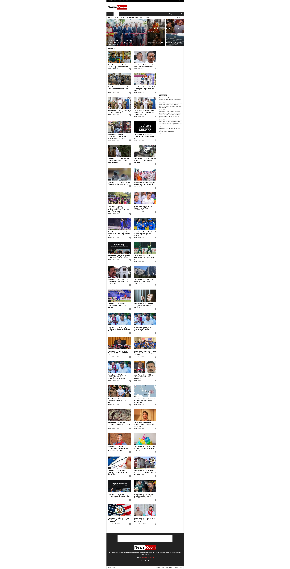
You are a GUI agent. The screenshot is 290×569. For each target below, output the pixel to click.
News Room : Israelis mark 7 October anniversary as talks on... (118, 88)
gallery (116, 17)
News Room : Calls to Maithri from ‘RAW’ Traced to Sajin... (144, 66)
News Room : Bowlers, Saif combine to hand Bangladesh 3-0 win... (119, 233)
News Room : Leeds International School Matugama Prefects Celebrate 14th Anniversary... (118, 209)
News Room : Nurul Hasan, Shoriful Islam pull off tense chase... (118, 305)
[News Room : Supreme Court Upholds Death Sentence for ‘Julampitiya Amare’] (145, 103)
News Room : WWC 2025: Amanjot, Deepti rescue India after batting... (118, 496)
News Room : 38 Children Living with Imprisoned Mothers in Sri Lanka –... (155, 44)
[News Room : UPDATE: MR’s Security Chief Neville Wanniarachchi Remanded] (145, 319)
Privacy (163, 567)
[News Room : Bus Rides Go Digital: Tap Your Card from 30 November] (119, 57)
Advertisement (169, 567)
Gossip (129, 14)
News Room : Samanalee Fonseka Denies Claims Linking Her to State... (144, 424)
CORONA (110, 17)
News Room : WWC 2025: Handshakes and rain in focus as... (144, 257)
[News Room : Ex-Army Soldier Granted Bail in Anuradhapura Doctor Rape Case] (119, 151)
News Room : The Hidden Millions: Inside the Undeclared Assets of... (119, 329)
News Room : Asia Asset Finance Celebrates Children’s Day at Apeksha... (145, 353)
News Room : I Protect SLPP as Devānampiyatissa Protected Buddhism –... (144, 520)
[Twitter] (179, 1)
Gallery (147, 14)
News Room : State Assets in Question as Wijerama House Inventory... (118, 281)
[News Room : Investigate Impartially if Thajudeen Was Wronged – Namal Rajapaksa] (119, 439)
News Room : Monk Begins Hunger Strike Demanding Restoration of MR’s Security (156, 30)
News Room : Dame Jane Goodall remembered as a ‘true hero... (119, 424)
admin (109, 44)
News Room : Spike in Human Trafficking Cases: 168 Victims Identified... (118, 520)
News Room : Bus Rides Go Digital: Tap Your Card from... (118, 66)
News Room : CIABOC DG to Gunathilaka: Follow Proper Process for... (143, 377)
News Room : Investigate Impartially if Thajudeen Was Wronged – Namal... (118, 448)
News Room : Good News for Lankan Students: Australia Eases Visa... (118, 472)
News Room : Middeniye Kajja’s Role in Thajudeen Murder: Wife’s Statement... (144, 496)
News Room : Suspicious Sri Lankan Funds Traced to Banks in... (144, 136)
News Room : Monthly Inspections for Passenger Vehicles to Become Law (117, 136)
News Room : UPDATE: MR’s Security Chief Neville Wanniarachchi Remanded (143, 329)
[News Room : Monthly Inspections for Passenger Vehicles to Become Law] (119, 127)
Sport (135, 14)
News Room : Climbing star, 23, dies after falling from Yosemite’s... (145, 281)
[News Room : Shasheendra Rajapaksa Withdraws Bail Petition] (119, 391)
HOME (110, 14)
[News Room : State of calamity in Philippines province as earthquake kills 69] (145, 391)
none (136, 17)
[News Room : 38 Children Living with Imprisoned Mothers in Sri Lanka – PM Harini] (156, 39)
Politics (122, 14)
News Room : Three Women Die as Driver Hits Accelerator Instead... (145, 160)
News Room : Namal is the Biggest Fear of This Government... (143, 208)
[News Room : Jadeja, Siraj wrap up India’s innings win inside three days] (119, 248)
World (141, 14)
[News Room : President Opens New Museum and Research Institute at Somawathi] (145, 174)
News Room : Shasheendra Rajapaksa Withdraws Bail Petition (117, 400)
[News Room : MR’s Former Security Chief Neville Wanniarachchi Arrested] (119, 367)
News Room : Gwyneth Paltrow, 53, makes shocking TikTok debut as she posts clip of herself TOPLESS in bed (170, 106)
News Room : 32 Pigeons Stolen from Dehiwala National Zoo (119, 183)
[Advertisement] (155, 7)
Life (127, 17)
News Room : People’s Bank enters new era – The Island (120, 41)
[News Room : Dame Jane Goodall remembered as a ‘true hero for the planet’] (119, 415)
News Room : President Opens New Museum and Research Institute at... (144, 184)
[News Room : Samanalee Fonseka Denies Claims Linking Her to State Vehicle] (145, 415)
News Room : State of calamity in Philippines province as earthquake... (144, 400)
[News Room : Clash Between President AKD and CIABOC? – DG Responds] (119, 343)
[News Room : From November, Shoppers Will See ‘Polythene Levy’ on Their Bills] (145, 439)
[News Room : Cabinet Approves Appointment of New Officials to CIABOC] (175, 39)
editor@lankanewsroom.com (148, 557)
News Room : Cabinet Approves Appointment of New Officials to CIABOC (174, 44)
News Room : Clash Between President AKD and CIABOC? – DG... (118, 353)
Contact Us (163, 14)
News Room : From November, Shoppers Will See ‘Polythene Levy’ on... (144, 448)
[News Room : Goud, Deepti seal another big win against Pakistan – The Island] (145, 224)
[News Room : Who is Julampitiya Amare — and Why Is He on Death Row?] (119, 103)
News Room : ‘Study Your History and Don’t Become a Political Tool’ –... (174, 30)
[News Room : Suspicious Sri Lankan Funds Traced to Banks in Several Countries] (145, 127)
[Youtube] (181, 1)
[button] (181, 14)
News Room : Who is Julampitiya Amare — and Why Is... (119, 112)
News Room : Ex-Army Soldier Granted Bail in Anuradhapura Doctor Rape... (118, 160)
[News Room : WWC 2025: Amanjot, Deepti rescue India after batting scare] (119, 486)
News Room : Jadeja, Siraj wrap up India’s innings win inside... (119, 256)
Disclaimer (157, 567)
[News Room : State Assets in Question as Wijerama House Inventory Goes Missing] (119, 272)
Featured (155, 14)
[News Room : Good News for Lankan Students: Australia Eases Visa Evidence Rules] (119, 463)
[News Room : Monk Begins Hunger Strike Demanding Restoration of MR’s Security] (156, 26)
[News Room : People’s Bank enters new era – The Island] (126, 32)
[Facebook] (177, 1)
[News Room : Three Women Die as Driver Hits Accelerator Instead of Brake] (145, 151)
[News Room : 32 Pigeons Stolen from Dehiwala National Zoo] (119, 174)
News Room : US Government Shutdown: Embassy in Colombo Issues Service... (145, 472)
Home (115, 48)
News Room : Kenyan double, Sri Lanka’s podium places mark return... (145, 88)
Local (116, 14)
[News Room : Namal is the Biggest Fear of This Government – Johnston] (145, 198)
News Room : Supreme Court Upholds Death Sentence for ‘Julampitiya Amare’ (144, 112)
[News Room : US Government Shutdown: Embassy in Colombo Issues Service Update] (145, 463)
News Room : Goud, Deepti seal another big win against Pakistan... (145, 233)
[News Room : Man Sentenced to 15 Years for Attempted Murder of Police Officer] (145, 296)
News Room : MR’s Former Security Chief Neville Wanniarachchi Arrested (117, 377)
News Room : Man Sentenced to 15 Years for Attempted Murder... (145, 305)
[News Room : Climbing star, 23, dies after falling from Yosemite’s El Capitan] (145, 272)
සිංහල (170, 14)
